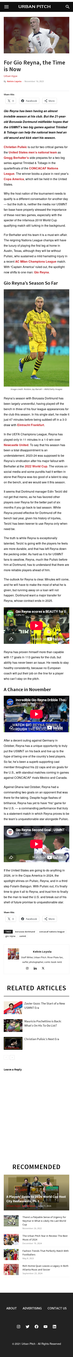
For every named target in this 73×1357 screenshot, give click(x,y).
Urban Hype (10, 76)
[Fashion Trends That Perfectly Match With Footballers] (11, 1254)
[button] (68, 7)
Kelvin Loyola (14, 81)
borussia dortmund (25, 931)
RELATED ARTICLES (36, 988)
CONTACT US (57, 1308)
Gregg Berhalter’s (16, 157)
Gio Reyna (41, 272)
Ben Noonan (29, 1205)
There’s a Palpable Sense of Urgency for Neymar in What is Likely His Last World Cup (44, 1220)
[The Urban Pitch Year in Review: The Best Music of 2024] (11, 1239)
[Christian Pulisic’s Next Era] (13, 1043)
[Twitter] (44, 968)
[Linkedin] (37, 968)
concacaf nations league (52, 931)
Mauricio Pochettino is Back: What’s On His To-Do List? (42, 1023)
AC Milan (21, 261)
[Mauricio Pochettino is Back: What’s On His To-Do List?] (13, 1025)
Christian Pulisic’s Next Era (41, 1039)
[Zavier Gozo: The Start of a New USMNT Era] (13, 1007)
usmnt (22, 936)
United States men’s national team (33, 152)
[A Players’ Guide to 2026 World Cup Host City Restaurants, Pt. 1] (36, 1193)
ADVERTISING (32, 1308)
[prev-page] (6, 1057)
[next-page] (12, 1057)
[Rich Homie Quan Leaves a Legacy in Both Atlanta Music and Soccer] (11, 1269)
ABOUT (11, 1308)
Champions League (42, 261)
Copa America (14, 179)
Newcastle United (16, 445)
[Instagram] (29, 968)
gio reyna (10, 936)
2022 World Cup (36, 466)
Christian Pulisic (15, 147)
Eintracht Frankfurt (30, 425)
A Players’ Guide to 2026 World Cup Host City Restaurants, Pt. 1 (36, 1198)
